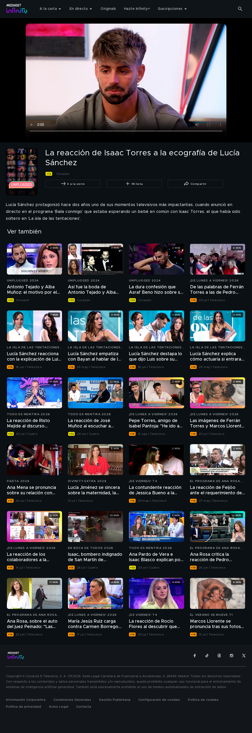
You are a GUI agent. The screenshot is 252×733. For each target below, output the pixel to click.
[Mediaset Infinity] (17, 9)
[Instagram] (231, 655)
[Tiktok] (207, 655)
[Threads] (219, 655)
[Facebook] (194, 655)
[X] (244, 655)
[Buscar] (240, 9)
